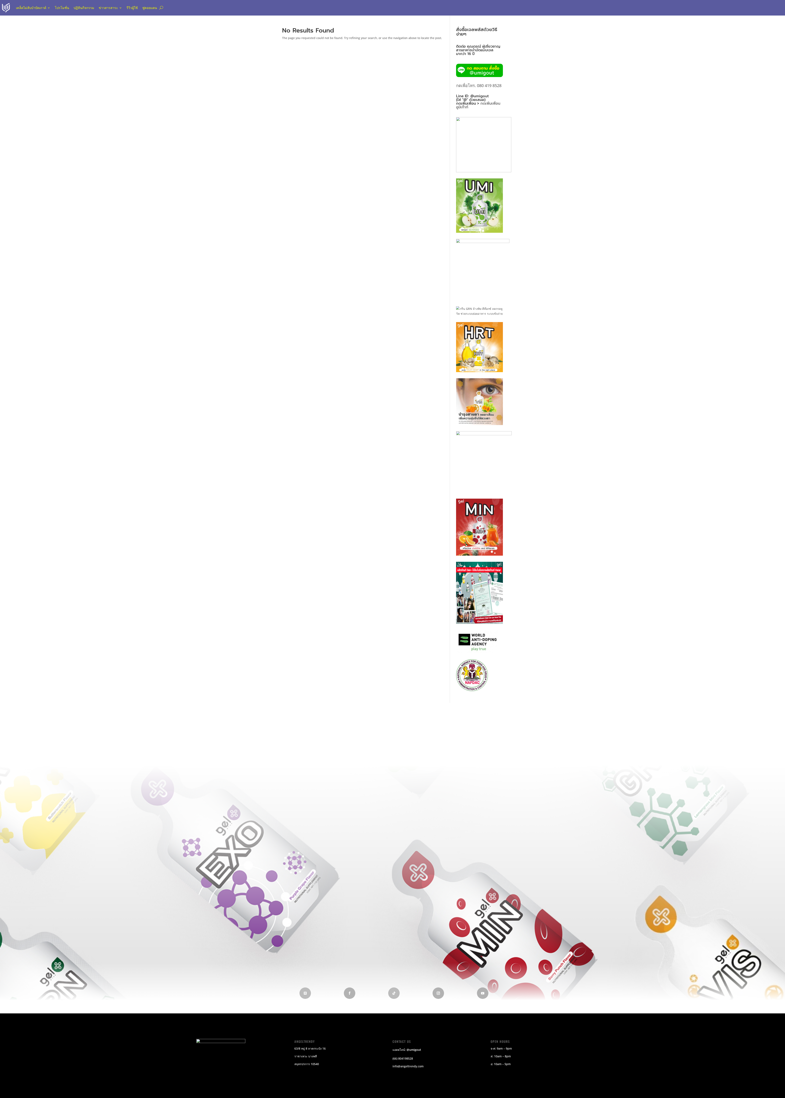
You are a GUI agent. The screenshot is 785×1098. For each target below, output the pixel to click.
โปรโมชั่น (62, 8)
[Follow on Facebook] (349, 993)
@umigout (414, 1050)
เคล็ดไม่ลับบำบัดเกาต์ (31, 8)
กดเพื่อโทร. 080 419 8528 (478, 85)
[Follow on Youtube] (482, 993)
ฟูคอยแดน (149, 8)
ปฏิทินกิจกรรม (84, 8)
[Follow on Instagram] (438, 993)
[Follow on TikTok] (394, 993)
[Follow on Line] (305, 993)
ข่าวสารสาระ (108, 8)
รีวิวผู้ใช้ (132, 8)
